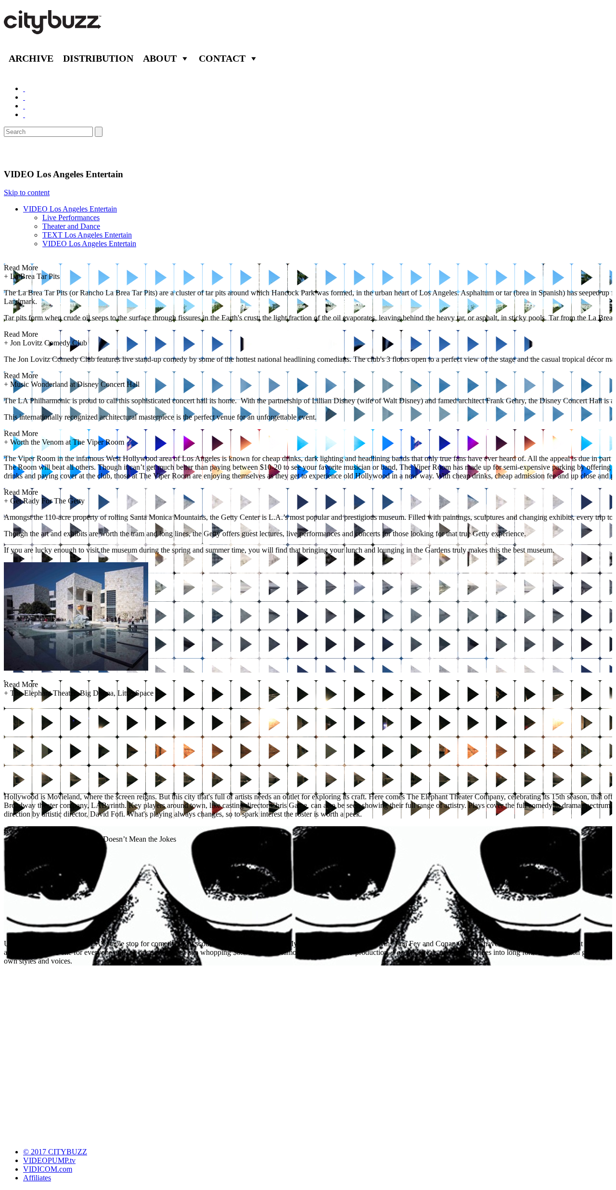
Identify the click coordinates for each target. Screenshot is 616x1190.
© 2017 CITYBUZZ (55, 1152)
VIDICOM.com (47, 1169)
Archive (31, 58)
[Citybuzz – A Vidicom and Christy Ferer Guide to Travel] (53, 29)
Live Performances (71, 217)
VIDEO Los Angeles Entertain (70, 209)
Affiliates (37, 1178)
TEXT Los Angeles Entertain (87, 235)
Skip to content (27, 192)
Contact (222, 58)
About (160, 58)
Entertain (27, 152)
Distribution (98, 58)
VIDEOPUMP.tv (49, 1160)
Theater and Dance (71, 226)
